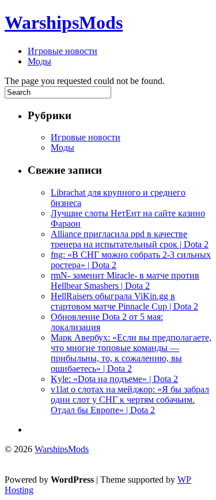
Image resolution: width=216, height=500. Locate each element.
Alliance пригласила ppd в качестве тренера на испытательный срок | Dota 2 (130, 239)
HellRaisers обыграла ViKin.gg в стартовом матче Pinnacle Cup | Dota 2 (124, 301)
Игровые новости (62, 51)
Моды (39, 61)
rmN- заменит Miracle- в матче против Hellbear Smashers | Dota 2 (125, 280)
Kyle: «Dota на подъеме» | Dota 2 (114, 379)
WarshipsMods (64, 22)
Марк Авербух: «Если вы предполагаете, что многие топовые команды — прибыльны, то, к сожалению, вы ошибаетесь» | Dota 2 (131, 353)
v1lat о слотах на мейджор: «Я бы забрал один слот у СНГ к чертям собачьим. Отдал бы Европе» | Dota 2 (130, 399)
